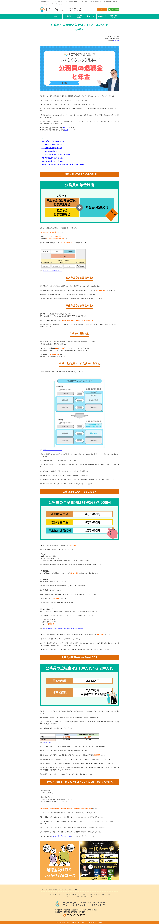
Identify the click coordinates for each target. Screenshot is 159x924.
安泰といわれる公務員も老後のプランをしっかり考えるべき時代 (62, 164)
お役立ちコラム (79, 16)
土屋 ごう (116, 40)
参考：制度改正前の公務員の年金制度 (55, 154)
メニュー (57, 16)
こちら (65, 128)
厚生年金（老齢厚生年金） (51, 148)
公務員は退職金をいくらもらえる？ (53, 161)
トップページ (52, 894)
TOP (45, 16)
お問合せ (102, 9)
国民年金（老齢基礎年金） (51, 144)
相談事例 (68, 16)
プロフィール (102, 16)
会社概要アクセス (113, 16)
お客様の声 (91, 16)
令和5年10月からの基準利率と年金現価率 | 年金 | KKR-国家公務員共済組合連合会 (63, 628)
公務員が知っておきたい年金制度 (52, 141)
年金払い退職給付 (49, 151)
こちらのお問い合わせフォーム (61, 836)
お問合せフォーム (87, 896)
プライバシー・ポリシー (73, 896)
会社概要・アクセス (104, 894)
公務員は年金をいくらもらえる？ (52, 158)
